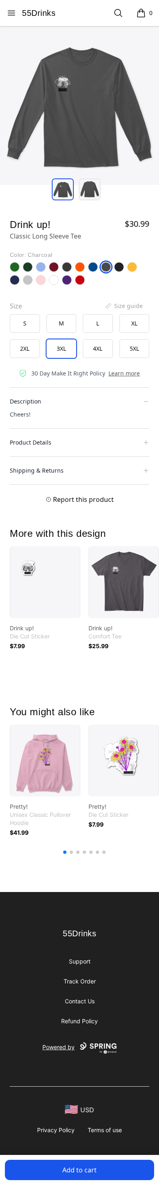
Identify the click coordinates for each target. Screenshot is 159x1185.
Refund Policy (79, 1021)
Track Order (80, 981)
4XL (97, 348)
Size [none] (16, 306)
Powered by (58, 1047)
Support (80, 961)
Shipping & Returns (37, 470)
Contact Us (80, 1001)
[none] (123, 306)
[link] (45, 582)
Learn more (124, 373)
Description (25, 401)
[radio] (25, 323)
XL (134, 323)
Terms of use (105, 1129)
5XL (134, 348)
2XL (24, 348)
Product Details (30, 442)
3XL (61, 348)
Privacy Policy (56, 1129)
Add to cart (79, 1169)
